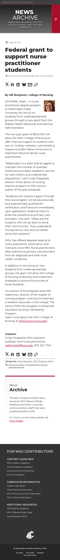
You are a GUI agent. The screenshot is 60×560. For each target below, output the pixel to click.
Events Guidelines (15, 474)
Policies (30, 553)
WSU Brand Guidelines (18, 508)
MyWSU (40, 553)
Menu (56, 19)
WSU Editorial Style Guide (19, 512)
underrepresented (16, 367)
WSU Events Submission (19, 497)
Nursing (44, 365)
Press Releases (24, 361)
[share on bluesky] (24, 85)
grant (21, 365)
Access (19, 553)
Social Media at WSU (17, 516)
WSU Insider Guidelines (18, 463)
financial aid (13, 365)
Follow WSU (30, 555)
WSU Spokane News (43, 361)
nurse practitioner (32, 365)
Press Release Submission (20, 490)
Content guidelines (20, 459)
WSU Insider (16, 421)
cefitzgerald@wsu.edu (19, 345)
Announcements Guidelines (20, 471)
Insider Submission (16, 486)
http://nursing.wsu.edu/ (33, 321)
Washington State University (17, 2)
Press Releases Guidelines (19, 467)
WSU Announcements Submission (24, 493)
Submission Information (23, 482)
